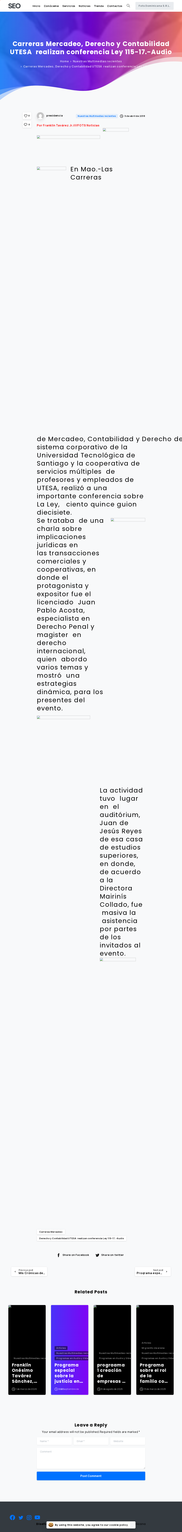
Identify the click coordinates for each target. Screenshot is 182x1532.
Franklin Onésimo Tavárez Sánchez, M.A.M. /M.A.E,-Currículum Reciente (25, 1373)
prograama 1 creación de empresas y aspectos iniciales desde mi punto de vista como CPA (111, 1373)
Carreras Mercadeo (51, 1231)
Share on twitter (112, 1255)
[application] (91, 146)
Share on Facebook (76, 1255)
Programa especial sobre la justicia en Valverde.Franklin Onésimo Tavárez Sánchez (68, 1373)
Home (64, 61)
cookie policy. (119, 1525)
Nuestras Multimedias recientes (97, 61)
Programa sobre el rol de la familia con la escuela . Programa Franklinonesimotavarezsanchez (154, 1373)
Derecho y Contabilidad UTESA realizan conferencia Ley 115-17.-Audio (81, 1238)
